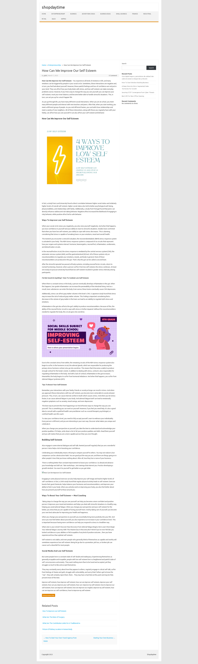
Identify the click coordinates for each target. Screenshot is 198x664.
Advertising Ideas (88, 14)
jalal (45, 75)
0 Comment (113, 75)
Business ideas (105, 14)
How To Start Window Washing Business (135, 82)
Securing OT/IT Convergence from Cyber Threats (138, 92)
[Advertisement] (99, 41)
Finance (135, 14)
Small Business (121, 14)
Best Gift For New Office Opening (133, 96)
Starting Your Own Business (104, 638)
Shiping (63, 19)
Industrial (147, 14)
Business (73, 14)
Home (44, 14)
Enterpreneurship (58, 14)
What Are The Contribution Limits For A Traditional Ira (61, 623)
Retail (44, 19)
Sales (54, 19)
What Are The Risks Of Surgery (54, 617)
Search (124, 63)
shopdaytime (53, 7)
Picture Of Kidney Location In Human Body (57, 629)
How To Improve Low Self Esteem (54, 611)
